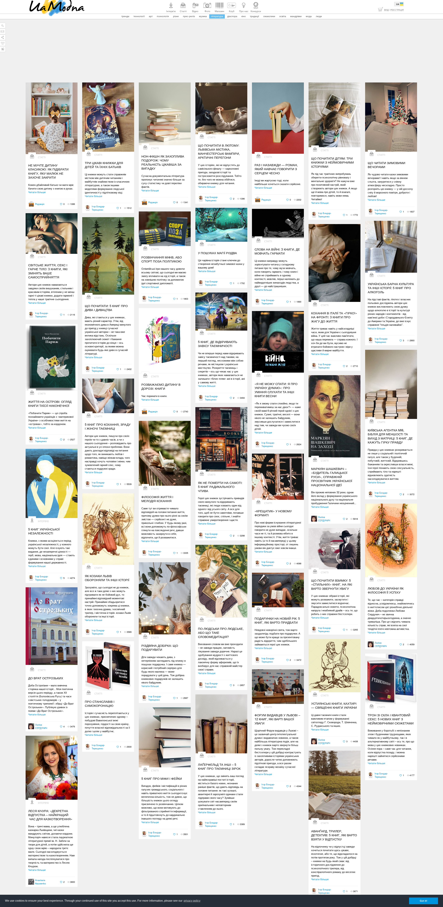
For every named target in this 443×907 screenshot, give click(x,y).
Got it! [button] (423, 900)
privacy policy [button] (192, 900)
